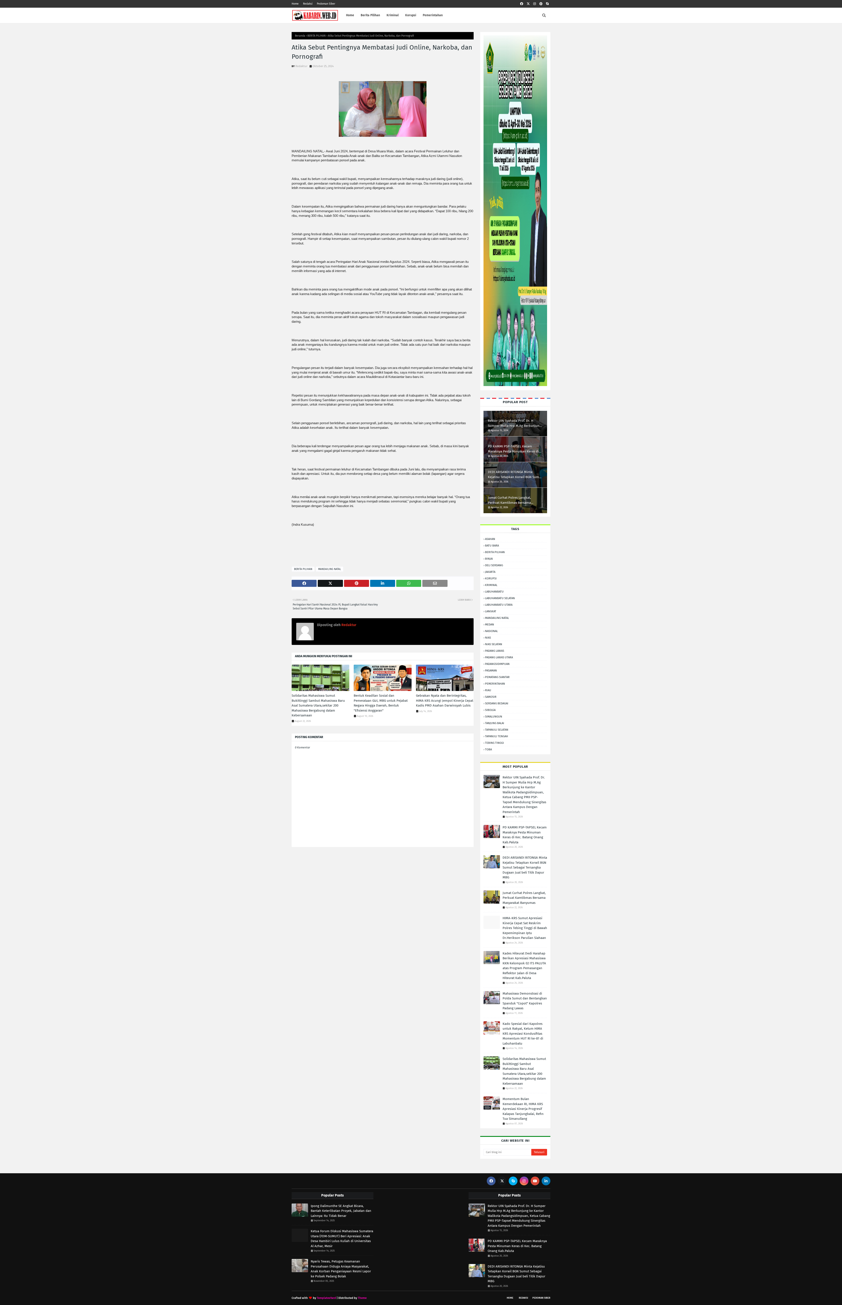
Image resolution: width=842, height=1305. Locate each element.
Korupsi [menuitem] (410, 15)
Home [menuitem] (350, 15)
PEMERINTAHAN (495, 683)
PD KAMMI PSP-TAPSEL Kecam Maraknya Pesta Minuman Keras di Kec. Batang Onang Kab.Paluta (513, 449)
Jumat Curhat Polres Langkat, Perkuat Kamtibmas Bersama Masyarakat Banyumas (509, 500)
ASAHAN (490, 539)
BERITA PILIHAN (316, 35)
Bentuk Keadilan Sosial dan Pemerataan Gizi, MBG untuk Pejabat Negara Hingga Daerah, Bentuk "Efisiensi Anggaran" (381, 703)
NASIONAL (491, 631)
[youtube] (535, 1181)
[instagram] (535, 4)
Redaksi (307, 3)
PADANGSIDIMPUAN (497, 664)
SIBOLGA (490, 710)
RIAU (488, 690)
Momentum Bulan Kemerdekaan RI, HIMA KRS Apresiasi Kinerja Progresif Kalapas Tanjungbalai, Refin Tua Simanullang (523, 1109)
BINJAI (489, 558)
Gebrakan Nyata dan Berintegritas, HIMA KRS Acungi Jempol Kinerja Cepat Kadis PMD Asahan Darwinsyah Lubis (444, 700)
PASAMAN (491, 670)
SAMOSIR (490, 696)
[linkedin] (546, 1181)
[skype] (547, 4)
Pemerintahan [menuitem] (433, 15)
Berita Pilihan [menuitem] (370, 15)
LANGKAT (490, 611)
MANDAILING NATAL (329, 569)
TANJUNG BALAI (494, 723)
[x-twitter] (528, 4)
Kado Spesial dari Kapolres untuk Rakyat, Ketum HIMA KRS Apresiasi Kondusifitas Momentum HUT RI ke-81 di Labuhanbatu (523, 1033)
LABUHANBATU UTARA (498, 604)
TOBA (488, 749)
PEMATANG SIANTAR (497, 677)
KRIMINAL (491, 585)
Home (295, 3)
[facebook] (521, 4)
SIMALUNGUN (493, 716)
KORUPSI (491, 578)
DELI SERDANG (494, 565)
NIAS (488, 637)
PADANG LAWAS (494, 650)
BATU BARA (492, 545)
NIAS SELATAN (493, 644)
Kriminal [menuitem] (393, 15)
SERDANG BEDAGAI (496, 703)
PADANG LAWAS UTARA (499, 657)
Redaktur (301, 66)
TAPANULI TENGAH (496, 736)
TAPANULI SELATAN (496, 729)
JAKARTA (490, 571)
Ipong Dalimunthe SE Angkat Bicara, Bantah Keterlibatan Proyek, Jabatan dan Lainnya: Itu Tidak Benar (341, 1211)
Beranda (300, 35)
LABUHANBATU (494, 591)
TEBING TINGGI (494, 742)
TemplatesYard (326, 1298)
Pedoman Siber (326, 3)
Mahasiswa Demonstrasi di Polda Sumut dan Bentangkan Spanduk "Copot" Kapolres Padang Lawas (525, 1001)
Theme (362, 1298)
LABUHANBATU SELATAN (500, 598)
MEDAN (489, 624)
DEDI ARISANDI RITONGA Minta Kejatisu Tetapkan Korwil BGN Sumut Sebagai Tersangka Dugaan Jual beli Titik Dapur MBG (515, 474)
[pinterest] (541, 4)
